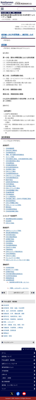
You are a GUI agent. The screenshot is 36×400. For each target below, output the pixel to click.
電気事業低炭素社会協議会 (14, 219)
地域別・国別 (7, 336)
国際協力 (6, 333)
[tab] (5, 9)
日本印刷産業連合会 (12, 177)
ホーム (4, 353)
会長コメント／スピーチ (9, 363)
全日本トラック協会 (12, 269)
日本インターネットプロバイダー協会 (18, 260)
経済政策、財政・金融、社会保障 (13, 308)
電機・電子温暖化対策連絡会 (15, 154)
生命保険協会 (10, 241)
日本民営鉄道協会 (11, 276)
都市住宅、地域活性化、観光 (12, 316)
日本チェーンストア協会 (13, 230)
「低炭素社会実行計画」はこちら (18, 282)
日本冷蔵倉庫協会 (11, 237)
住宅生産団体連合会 (12, 167)
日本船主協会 (10, 267)
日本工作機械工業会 (12, 203)
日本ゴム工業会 (11, 171)
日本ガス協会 (10, 223)
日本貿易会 (9, 243)
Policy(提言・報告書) (10, 301)
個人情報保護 (6, 381)
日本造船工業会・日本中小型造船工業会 (18, 198)
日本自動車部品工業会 (13, 161)
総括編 (4, 45)
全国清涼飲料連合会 (12, 182)
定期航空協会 (10, 271)
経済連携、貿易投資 (9, 330)
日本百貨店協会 (11, 235)
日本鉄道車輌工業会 (12, 211)
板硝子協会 (9, 180)
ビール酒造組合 (11, 196)
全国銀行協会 (10, 239)
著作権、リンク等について (9, 385)
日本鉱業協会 (10, 163)
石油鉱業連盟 (10, 192)
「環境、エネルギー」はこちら (18, 288)
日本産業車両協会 (11, 209)
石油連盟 (8, 221)
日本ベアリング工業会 (13, 188)
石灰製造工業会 (11, 169)
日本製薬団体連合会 (12, 173)
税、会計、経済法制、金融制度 (13, 311)
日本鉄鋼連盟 (10, 148)
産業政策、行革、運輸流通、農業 (13, 313)
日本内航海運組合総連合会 (14, 274)
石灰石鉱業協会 (11, 200)
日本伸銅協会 (10, 194)
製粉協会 (8, 207)
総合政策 (6, 305)
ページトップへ (29, 349)
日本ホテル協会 (11, 255)
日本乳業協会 (10, 184)
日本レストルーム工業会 (13, 205)
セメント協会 (10, 156)
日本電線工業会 (11, 186)
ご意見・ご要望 (6, 378)
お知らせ (4, 374)
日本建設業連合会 (11, 165)
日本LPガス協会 (11, 247)
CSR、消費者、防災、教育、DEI (13, 325)
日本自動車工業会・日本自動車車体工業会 (19, 159)
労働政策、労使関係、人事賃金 (13, 327)
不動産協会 (9, 249)
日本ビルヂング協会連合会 (14, 251)
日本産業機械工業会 (12, 190)
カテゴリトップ (18, 292)
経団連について (7, 356)
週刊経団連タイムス (8, 367)
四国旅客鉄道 (10, 278)
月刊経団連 (5, 371)
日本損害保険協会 (11, 245)
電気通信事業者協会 (12, 232)
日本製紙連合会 (11, 152)
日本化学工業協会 (11, 150)
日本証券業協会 (11, 253)
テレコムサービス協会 (13, 258)
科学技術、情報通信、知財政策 (13, 319)
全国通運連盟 (10, 280)
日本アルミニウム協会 (13, 175)
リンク (4, 388)
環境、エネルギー (9, 322)
